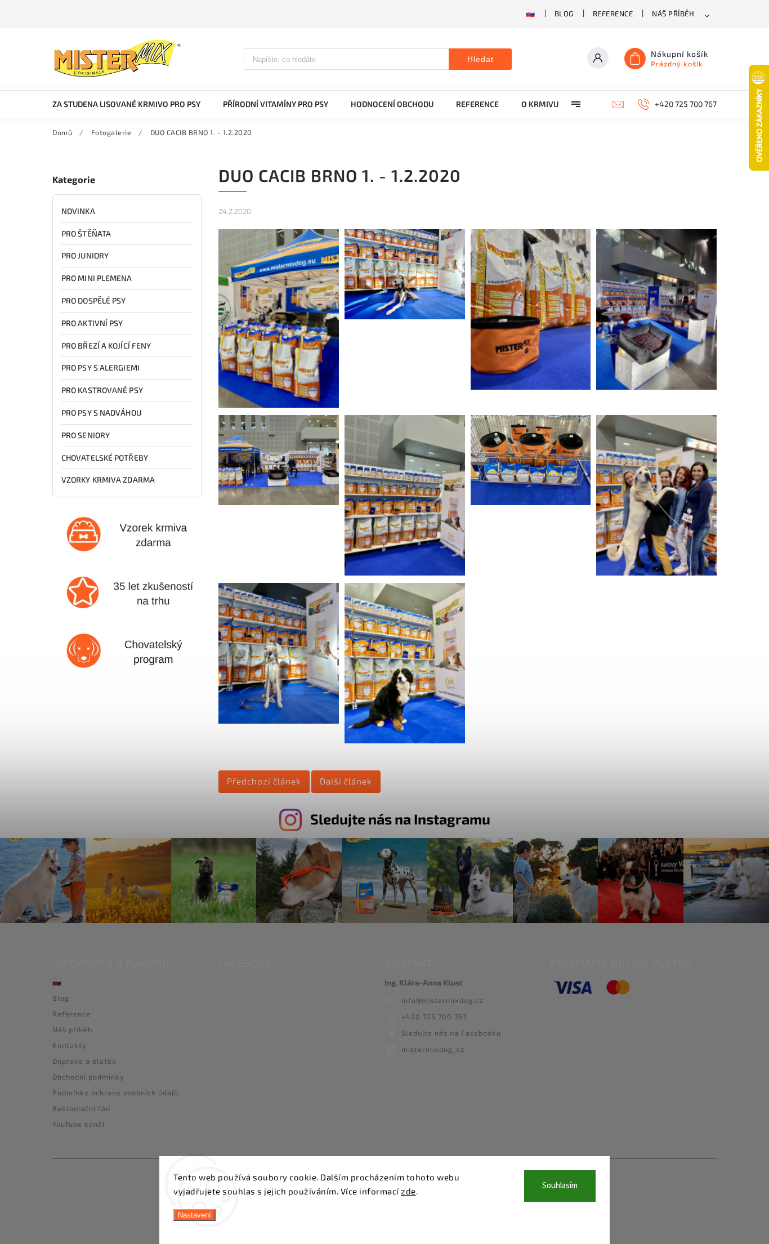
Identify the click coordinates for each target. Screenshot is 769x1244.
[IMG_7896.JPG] (405, 572)
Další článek (346, 781)
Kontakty (69, 1045)
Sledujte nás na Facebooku (451, 1032)
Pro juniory (85, 255)
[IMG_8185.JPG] (656, 572)
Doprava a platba (84, 1060)
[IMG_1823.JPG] (405, 316)
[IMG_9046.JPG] (405, 740)
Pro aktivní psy (92, 323)
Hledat (480, 59)
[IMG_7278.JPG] (278, 502)
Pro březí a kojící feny (106, 345)
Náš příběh (673, 13)
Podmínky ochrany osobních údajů (115, 1092)
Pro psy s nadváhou (101, 412)
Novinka (78, 211)
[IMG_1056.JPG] (278, 404)
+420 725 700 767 (434, 1016)
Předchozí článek (264, 781)
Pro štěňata (86, 233)
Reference (613, 13)
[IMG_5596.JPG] (531, 386)
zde (408, 1191)
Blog (564, 13)
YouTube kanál (78, 1124)
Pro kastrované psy (102, 390)
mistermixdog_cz (432, 1049)
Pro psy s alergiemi (100, 367)
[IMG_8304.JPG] (278, 720)
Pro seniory (85, 435)
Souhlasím (560, 1186)
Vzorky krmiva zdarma (108, 479)
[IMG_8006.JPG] (531, 502)
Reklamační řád (81, 1108)
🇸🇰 (530, 13)
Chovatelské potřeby (104, 457)
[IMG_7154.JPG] (656, 386)
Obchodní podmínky (88, 1076)
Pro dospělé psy (93, 300)
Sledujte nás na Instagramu (400, 818)
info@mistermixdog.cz (442, 1000)
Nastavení (194, 1215)
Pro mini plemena (96, 278)
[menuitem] (132, 104)
